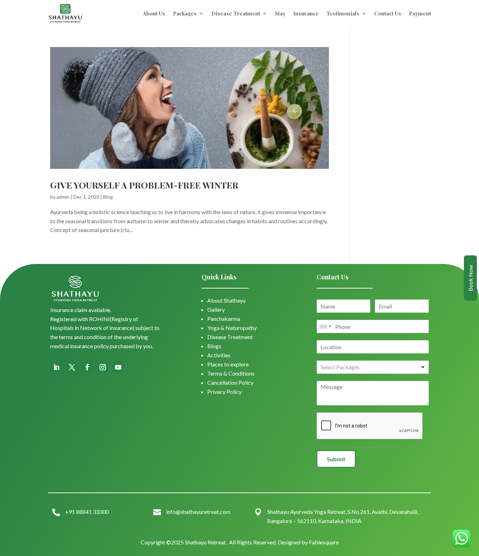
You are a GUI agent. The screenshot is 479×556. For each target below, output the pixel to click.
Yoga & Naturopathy (232, 327)
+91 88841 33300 (87, 511)
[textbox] (351, 367)
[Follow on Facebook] (87, 367)
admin (62, 197)
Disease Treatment (235, 13)
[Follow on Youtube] (118, 367)
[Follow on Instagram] (102, 367)
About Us (154, 13)
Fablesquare (324, 542)
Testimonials (342, 13)
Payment (420, 13)
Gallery (216, 309)
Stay (280, 13)
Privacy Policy (224, 391)
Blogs (214, 346)
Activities (218, 355)
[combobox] (325, 326)
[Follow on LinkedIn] (56, 367)
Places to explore (228, 364)
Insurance (306, 13)
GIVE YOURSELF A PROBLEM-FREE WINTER (144, 185)
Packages (185, 13)
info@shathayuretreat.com (198, 511)
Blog (108, 197)
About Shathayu (226, 300)
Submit (336, 459)
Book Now (470, 278)
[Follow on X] (72, 367)
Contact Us (387, 13)
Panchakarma (223, 318)
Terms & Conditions (231, 373)
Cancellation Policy (230, 382)
